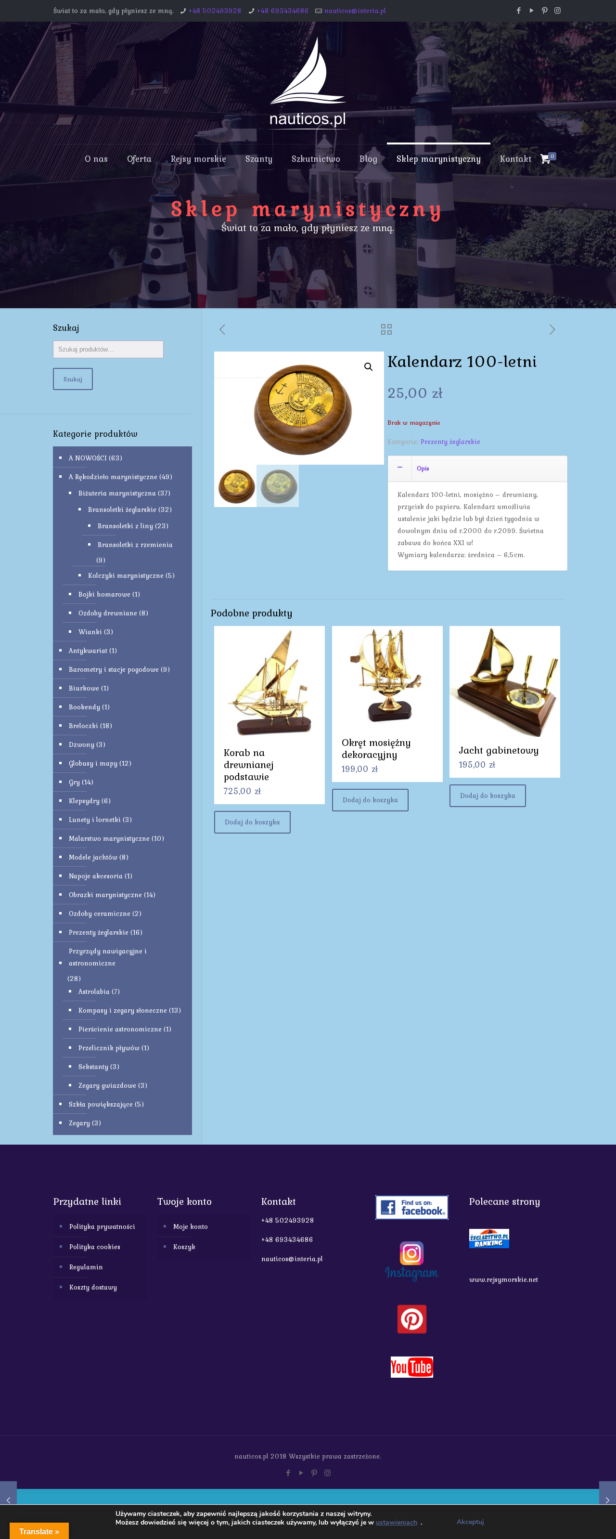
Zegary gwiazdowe (107, 1085)
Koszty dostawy (93, 1287)
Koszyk (184, 1247)
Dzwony (81, 744)
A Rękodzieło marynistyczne (113, 477)
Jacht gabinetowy (499, 750)
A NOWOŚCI (88, 458)
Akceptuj (470, 1521)
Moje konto (190, 1226)
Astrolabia (94, 991)
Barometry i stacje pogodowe (114, 669)
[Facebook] (518, 10)
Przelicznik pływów (109, 1048)
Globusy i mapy (93, 763)
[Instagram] (557, 10)
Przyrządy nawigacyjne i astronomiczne (108, 957)
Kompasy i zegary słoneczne (122, 1010)
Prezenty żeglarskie (450, 441)
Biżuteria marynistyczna (117, 493)
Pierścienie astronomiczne (120, 1029)
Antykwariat (88, 650)
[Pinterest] (544, 10)
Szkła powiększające (101, 1104)
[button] (368, 367)
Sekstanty (93, 1066)
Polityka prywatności (102, 1226)
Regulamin (86, 1267)
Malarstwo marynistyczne (109, 838)
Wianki (90, 632)
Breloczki (83, 725)
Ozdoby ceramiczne (99, 913)
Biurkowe (84, 688)
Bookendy (84, 707)
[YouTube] (531, 10)
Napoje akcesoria (96, 876)
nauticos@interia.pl (355, 10)
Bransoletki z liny (125, 526)
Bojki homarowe (104, 594)
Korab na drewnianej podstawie (249, 764)
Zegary (79, 1123)
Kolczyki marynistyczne (126, 575)
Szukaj (73, 379)
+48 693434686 (283, 10)
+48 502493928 (215, 10)
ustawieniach (396, 1522)
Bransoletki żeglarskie (122, 509)
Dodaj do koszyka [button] (252, 822)
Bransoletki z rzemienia (135, 544)
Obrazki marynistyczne (105, 895)
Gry (74, 782)
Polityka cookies (94, 1247)
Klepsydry (84, 801)
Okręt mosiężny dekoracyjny (376, 748)
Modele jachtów (93, 857)
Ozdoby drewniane (107, 613)
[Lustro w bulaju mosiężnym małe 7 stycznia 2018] (607, 1500)
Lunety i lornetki (95, 819)
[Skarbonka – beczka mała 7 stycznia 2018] (8, 1500)
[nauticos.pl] (308, 83)
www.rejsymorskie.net (503, 1279)
